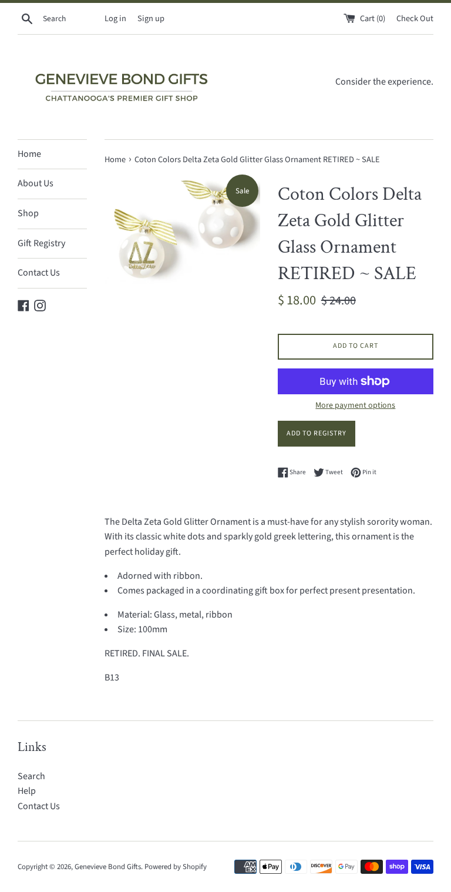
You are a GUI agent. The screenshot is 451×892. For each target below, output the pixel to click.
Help (27, 790)
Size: (126, 629)
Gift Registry (41, 243)
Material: (134, 614)
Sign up (150, 18)
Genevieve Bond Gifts (108, 866)
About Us (35, 183)
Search (31, 776)
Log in (115, 18)
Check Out (414, 18)
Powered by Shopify (175, 866)
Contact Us (39, 272)
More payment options (355, 405)
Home (29, 153)
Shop (28, 213)
